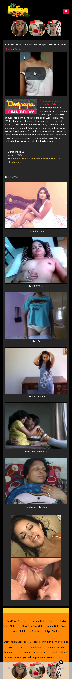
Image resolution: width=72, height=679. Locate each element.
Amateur (25, 158)
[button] (35, 73)
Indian (16, 158)
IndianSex (36, 158)
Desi (59, 158)
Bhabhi (11, 161)
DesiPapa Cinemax (17, 621)
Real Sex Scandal (32, 626)
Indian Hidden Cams (44, 621)
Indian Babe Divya (57, 626)
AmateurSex (49, 158)
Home (8, 49)
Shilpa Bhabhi (51, 631)
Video (19, 161)
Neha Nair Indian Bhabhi (26, 631)
